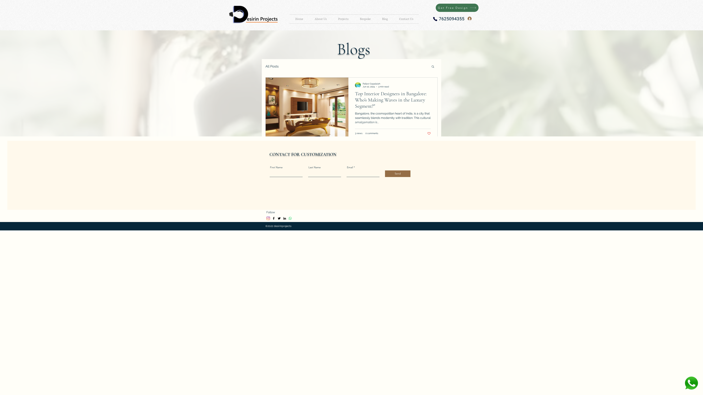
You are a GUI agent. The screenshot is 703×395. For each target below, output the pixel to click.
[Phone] (435, 19)
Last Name (314, 167)
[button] (433, 67)
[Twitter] (279, 218)
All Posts (272, 66)
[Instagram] (268, 218)
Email (350, 167)
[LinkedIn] (285, 218)
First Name (276, 167)
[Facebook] (274, 218)
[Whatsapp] (290, 218)
